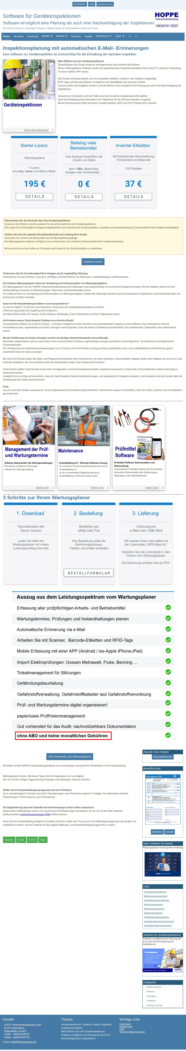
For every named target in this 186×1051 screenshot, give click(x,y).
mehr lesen (42, 488)
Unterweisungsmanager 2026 (35, 814)
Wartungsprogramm (154, 909)
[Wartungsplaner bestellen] (163, 971)
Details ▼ (47, 36)
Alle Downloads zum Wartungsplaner (69, 756)
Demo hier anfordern (36, 130)
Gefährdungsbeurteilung (156, 917)
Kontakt (169, 832)
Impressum (125, 1024)
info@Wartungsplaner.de (23, 1042)
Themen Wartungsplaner (132, 1032)
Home (6, 36)
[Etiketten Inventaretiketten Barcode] (133, 208)
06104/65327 (80, 4)
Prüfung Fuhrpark (154, 1005)
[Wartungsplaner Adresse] (23, 1039)
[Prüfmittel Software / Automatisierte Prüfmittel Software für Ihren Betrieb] (139, 459)
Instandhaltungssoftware (156, 900)
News (42, 840)
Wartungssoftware (153, 913)
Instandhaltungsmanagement (159, 921)
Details (21, 840)
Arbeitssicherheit (154, 987)
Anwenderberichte (162, 757)
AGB (121, 1029)
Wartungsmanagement (155, 896)
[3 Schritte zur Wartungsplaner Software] (88, 585)
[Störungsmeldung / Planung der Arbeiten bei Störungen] (29, 459)
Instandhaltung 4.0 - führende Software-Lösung (83, 463)
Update (88, 36)
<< (129, 36)
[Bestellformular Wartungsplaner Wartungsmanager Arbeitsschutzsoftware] (163, 824)
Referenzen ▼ (104, 36)
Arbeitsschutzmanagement (157, 925)
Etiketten (76, 36)
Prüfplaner (151, 1000)
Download (32, 36)
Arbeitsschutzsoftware (155, 892)
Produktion (151, 996)
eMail (91, 4)
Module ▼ (61, 36)
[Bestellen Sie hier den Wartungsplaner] (29, 113)
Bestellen (19, 36)
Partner (32, 840)
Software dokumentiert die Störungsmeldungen (28, 463)
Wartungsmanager (153, 904)
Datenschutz (125, 1026)
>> (136, 36)
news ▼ (120, 36)
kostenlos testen (105, 4)
